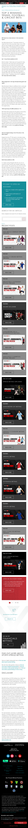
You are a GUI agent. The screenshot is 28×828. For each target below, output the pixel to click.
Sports (10, 5)
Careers (7, 773)
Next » (18, 602)
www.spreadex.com (6, 740)
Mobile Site (19, 766)
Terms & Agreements (7, 765)
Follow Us (10, 618)
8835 (20, 810)
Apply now (8, 204)
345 (15, 602)
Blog (14, 5)
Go (8, 644)
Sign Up (21, 3)
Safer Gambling (19, 770)
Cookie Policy (15, 819)
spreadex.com (5, 5)
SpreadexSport (13, 614)
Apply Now (20, 768)
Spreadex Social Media (7, 771)
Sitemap (8, 768)
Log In (17, 3)
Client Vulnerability (20, 772)
